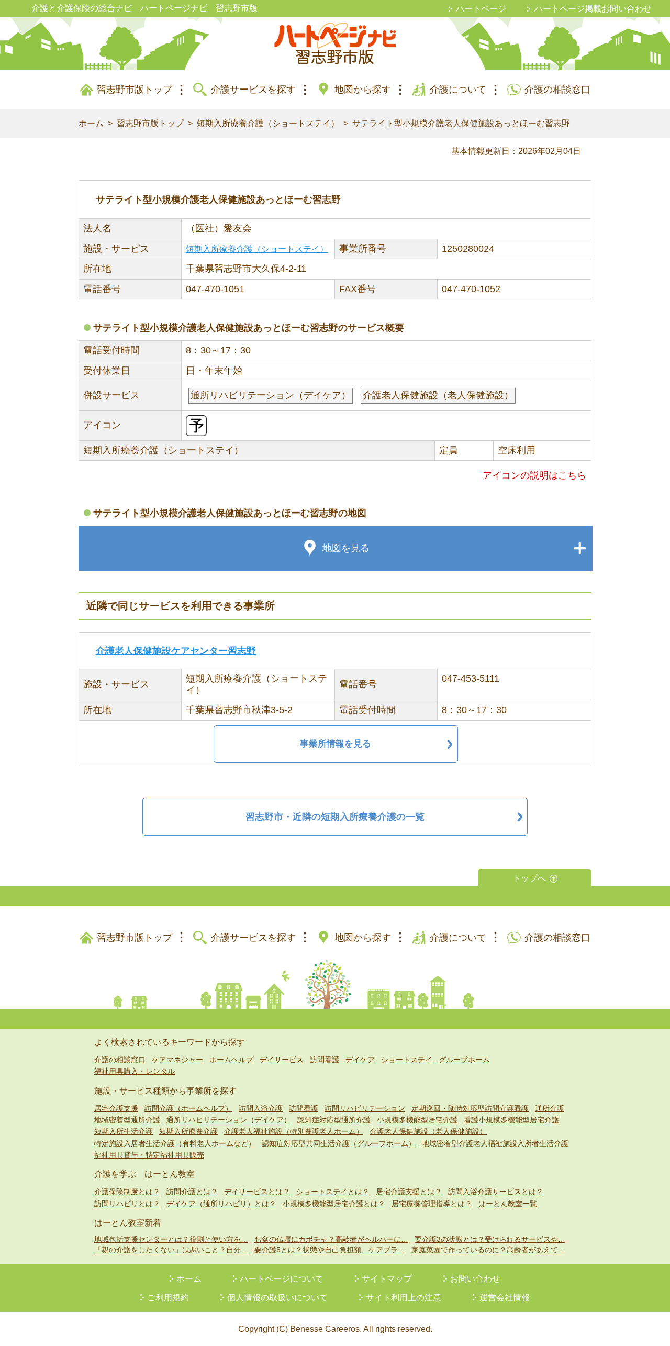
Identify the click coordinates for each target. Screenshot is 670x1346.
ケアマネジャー (177, 1059)
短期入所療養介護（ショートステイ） (268, 123)
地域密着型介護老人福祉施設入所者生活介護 (495, 1143)
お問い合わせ (475, 1278)
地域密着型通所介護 (127, 1120)
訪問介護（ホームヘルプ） (188, 1108)
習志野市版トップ (134, 89)
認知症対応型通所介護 (334, 1120)
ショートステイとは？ (333, 1191)
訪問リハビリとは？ (127, 1203)
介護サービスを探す (253, 89)
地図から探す (362, 89)
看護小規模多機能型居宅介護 (511, 1120)
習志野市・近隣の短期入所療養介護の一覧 (335, 816)
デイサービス (282, 1059)
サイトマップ (387, 1278)
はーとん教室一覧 (507, 1203)
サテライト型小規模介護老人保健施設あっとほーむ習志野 (461, 123)
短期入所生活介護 (123, 1131)
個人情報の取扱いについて (277, 1297)
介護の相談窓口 (557, 89)
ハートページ (481, 8)
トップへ (529, 878)
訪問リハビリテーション (365, 1108)
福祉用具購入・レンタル (134, 1071)
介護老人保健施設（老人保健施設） (428, 1131)
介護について (458, 89)
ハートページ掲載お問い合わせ (593, 8)
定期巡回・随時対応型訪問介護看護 (470, 1108)
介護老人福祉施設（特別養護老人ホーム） (293, 1131)
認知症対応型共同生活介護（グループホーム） (339, 1143)
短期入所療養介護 (188, 1131)
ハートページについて (281, 1278)
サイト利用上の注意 (403, 1297)
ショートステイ (406, 1059)
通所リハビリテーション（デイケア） (228, 1120)
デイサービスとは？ (257, 1191)
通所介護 (549, 1108)
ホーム (91, 123)
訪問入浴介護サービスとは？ (495, 1191)
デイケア (360, 1059)
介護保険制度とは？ (127, 1191)
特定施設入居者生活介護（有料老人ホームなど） (174, 1143)
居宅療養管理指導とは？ (432, 1203)
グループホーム (464, 1059)
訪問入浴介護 (261, 1108)
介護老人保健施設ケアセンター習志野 (176, 651)
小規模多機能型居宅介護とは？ (334, 1203)
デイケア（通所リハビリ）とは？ (221, 1203)
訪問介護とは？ (192, 1191)
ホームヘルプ (231, 1059)
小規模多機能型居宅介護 (417, 1120)
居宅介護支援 (116, 1108)
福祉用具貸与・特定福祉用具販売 (149, 1155)
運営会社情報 (504, 1297)
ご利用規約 (168, 1297)
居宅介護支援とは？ (409, 1191)
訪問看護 (324, 1059)
